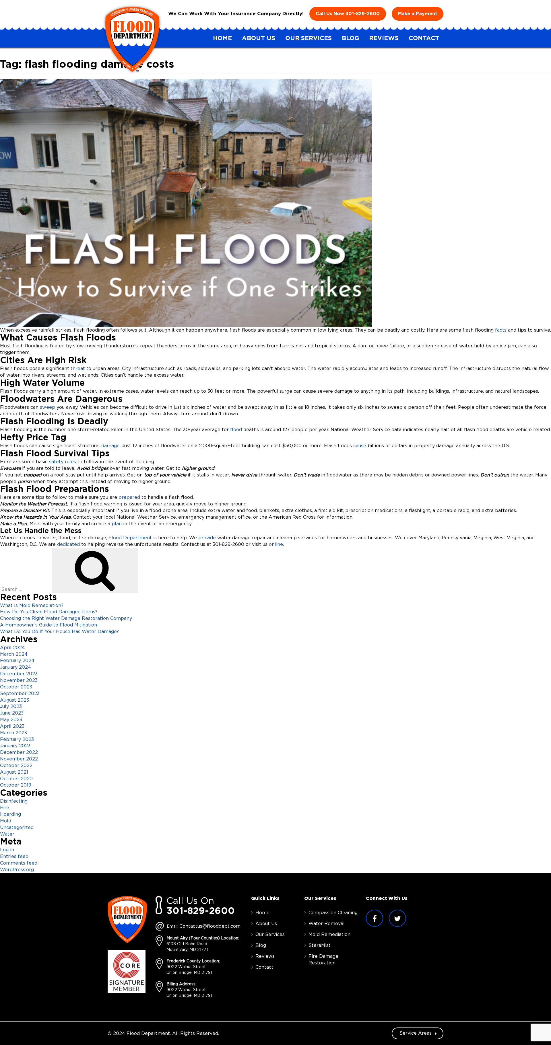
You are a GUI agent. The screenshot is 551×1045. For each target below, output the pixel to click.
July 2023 (11, 706)
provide (207, 538)
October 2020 (16, 779)
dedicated (69, 544)
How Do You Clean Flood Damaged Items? (48, 612)
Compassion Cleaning (333, 912)
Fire (4, 807)
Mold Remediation (329, 934)
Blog (350, 38)
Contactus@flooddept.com (209, 926)
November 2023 (19, 680)
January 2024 (15, 667)
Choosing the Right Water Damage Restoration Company (66, 618)
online (276, 544)
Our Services (308, 38)
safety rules (62, 462)
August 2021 (14, 772)
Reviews (384, 38)
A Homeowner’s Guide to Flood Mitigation (48, 625)
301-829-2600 (363, 13)
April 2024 (12, 647)
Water (7, 834)
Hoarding (10, 814)
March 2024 (14, 654)
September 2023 (20, 693)
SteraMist (320, 945)
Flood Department (130, 538)
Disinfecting (14, 801)
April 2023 (12, 726)
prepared (129, 497)
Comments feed (18, 863)
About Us (258, 38)
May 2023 (11, 719)
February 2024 (17, 660)
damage (110, 445)
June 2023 (12, 713)
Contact (424, 38)
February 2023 (17, 739)
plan (116, 523)
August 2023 (14, 700)
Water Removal (327, 923)
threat (78, 368)
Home (222, 38)
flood (236, 429)
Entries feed (14, 856)
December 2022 (19, 752)
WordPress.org (17, 869)
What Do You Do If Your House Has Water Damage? (59, 631)
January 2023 (15, 746)
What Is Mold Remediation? (31, 605)
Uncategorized (17, 827)
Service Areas (416, 1033)
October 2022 (16, 765)
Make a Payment (417, 13)
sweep (46, 407)
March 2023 (13, 733)
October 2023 (16, 687)
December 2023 (19, 674)
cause (359, 445)
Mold (5, 821)
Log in (7, 850)
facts (501, 330)
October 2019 (15, 785)
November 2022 (19, 759)
